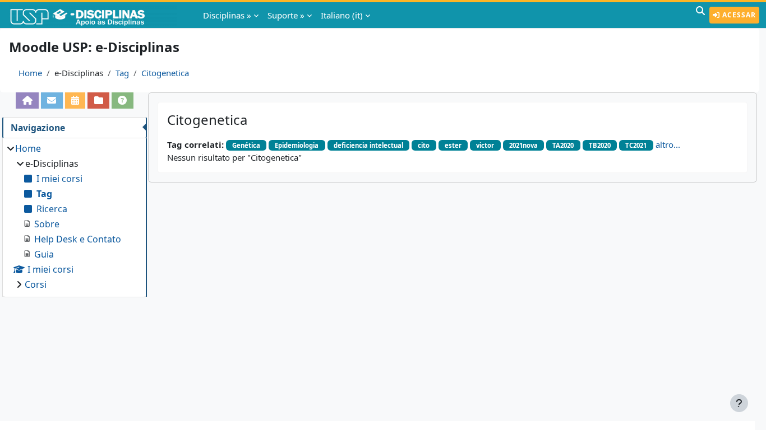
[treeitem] (74, 216)
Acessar (738, 15)
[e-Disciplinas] (94, 15)
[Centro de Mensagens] (52, 100)
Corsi (36, 284)
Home (30, 72)
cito (424, 145)
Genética (246, 145)
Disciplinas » (227, 15)
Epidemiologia (297, 145)
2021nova (523, 145)
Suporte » (285, 15)
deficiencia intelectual (368, 145)
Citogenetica (165, 72)
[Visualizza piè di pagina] (739, 403)
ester (453, 145)
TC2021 (636, 145)
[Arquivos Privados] (98, 100)
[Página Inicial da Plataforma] (27, 100)
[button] (700, 15)
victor (485, 145)
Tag (122, 72)
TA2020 (563, 145)
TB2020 (600, 145)
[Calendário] (75, 100)
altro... (668, 144)
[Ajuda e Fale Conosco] (122, 100)
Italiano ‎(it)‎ (342, 15)
